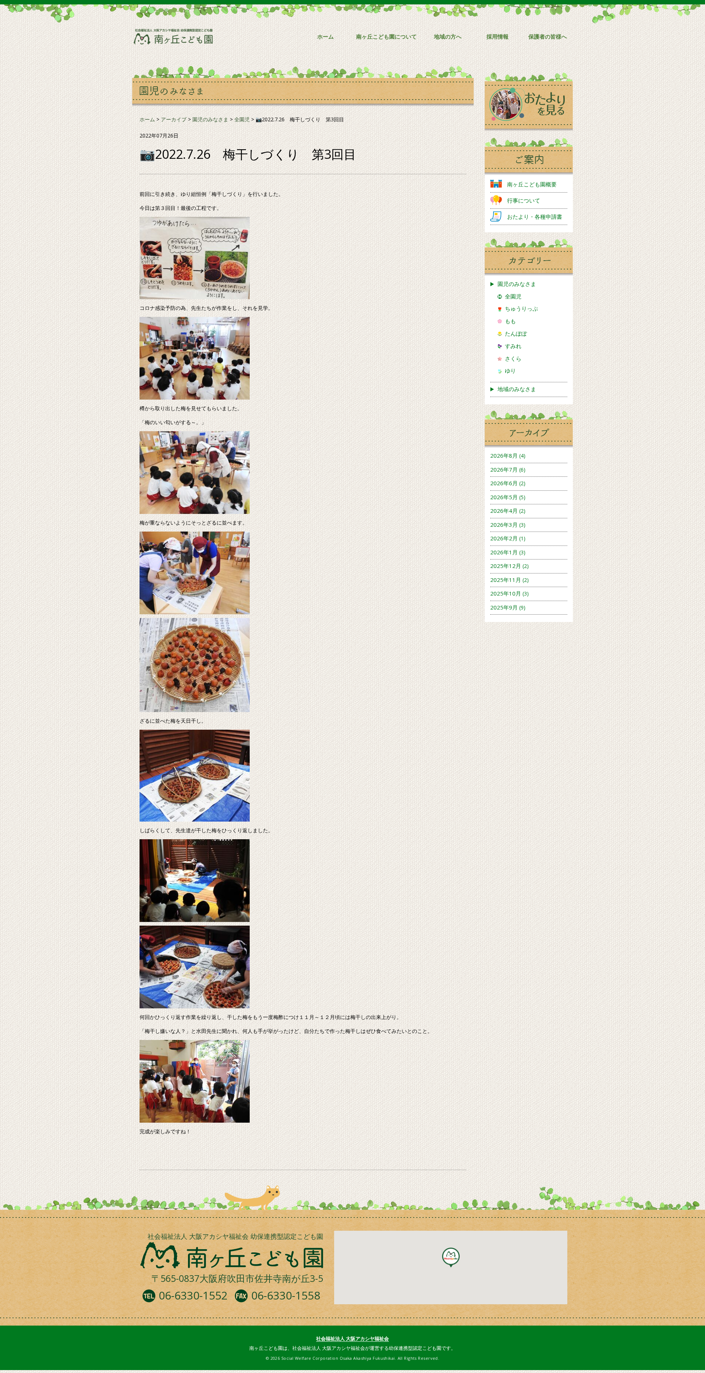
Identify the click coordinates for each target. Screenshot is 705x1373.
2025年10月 (505, 593)
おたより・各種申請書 (534, 216)
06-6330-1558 (285, 1295)
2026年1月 (504, 552)
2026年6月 (504, 483)
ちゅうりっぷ (521, 308)
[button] (451, 1257)
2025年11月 (505, 579)
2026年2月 (504, 538)
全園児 (513, 296)
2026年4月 (504, 510)
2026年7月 (504, 469)
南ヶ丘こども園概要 (532, 184)
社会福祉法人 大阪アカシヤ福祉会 (352, 1338)
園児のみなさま (517, 283)
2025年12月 (505, 565)
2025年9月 (504, 607)
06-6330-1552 (193, 1295)
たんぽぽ (516, 333)
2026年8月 (504, 455)
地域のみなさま (517, 389)
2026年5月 (504, 497)
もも (510, 321)
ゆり (510, 370)
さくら (513, 358)
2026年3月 (504, 524)
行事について (523, 200)
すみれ (513, 346)
